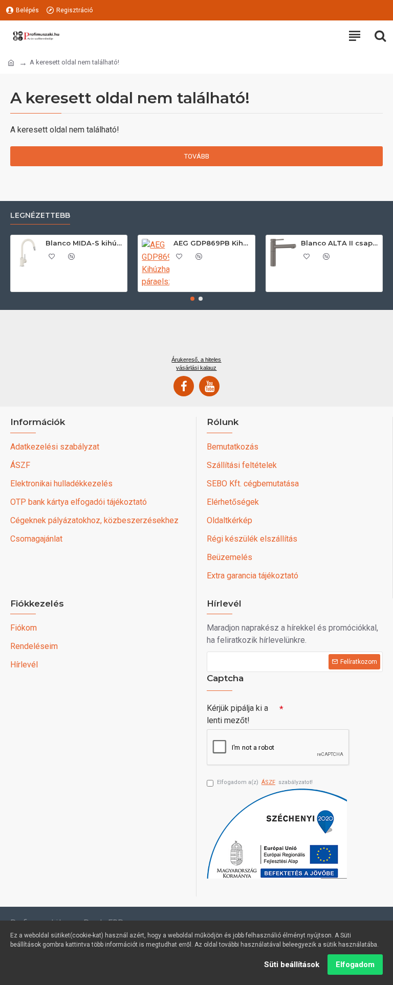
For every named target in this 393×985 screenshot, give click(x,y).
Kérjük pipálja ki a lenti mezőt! (237, 714)
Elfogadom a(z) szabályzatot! (265, 782)
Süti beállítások (291, 964)
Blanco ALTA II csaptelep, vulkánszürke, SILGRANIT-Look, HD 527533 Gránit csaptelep (340, 243)
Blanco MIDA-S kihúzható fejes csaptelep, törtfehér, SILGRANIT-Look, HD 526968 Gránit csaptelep (84, 243)
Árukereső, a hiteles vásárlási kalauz (196, 363)
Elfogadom (355, 964)
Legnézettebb (40, 215)
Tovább (196, 156)
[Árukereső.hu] (196, 336)
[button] (192, 299)
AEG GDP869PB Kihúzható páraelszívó (212, 243)
